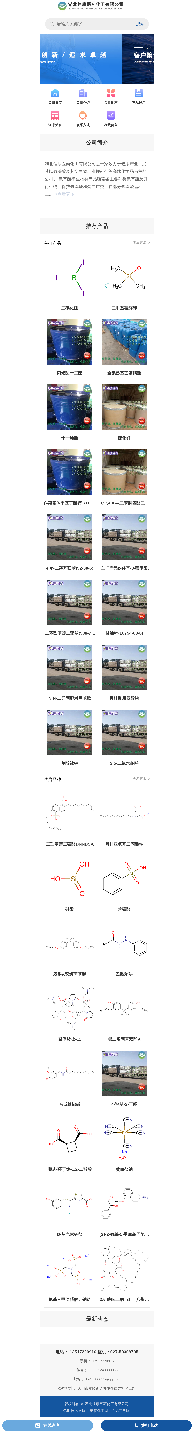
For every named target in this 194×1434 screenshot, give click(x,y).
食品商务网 (120, 1411)
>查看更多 (64, 194)
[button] (95, 80)
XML (66, 1411)
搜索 (140, 23)
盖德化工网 (99, 1411)
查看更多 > (141, 243)
